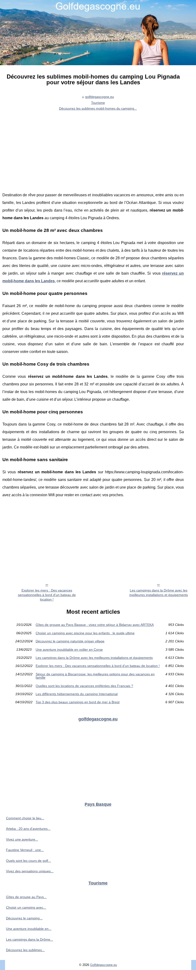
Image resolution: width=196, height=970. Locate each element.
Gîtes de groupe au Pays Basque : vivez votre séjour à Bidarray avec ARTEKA (95, 624)
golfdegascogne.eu (99, 97)
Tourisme (98, 103)
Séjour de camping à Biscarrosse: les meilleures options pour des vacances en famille (95, 675)
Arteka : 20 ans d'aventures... (28, 829)
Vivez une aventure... (22, 839)
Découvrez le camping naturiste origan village (70, 641)
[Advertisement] (93, 148)
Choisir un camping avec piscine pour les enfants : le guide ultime (85, 633)
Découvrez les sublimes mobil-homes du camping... (98, 108)
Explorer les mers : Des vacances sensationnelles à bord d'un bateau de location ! (47, 594)
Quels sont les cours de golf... (28, 861)
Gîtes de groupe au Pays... (26, 897)
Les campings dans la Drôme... (29, 939)
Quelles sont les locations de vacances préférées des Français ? (84, 686)
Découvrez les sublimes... (25, 950)
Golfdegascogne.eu (103, 965)
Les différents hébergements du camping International (77, 694)
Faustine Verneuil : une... (25, 850)
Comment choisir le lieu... (25, 818)
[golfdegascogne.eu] (98, 32)
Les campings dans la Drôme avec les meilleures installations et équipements (158, 592)
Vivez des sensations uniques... (30, 871)
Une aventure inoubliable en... (28, 929)
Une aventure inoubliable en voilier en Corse (69, 649)
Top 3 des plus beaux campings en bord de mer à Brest (78, 702)
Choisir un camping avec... (26, 907)
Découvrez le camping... (24, 918)
